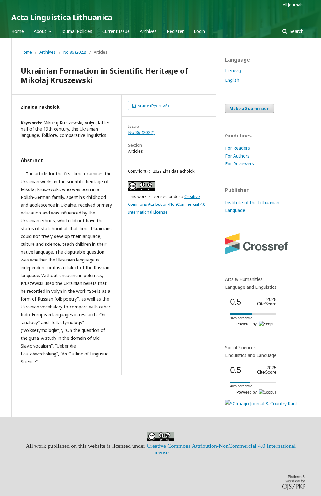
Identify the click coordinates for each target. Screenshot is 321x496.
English (232, 80)
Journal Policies (76, 31)
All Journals (293, 5)
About (41, 31)
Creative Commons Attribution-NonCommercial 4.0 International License (166, 204)
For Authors (237, 156)
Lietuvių (233, 71)
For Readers (237, 148)
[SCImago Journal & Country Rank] (261, 403)
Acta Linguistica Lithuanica (61, 17)
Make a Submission (249, 108)
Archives (148, 31)
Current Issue (116, 31)
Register (175, 31)
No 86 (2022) (74, 52)
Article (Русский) (153, 105)
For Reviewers (239, 164)
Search (295, 31)
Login (199, 31)
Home (17, 31)
